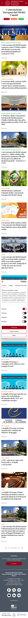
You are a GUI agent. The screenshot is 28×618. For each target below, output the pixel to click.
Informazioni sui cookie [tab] (20, 285)
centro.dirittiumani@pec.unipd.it (14, 584)
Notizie (14, 19)
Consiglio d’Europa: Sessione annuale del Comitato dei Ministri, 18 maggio (12, 430)
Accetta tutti (14, 327)
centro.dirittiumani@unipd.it (14, 583)
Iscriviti (14, 563)
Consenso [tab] (4, 285)
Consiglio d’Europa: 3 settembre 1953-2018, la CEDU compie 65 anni (13, 364)
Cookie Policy (14, 600)
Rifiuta (14, 335)
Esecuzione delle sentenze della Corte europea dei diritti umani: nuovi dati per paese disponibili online (14, 225)
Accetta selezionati (14, 331)
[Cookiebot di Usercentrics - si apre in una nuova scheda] (20, 282)
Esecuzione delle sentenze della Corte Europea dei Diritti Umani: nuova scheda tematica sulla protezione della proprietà (14, 84)
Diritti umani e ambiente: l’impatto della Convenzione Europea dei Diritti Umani (12, 192)
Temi (21, 19)
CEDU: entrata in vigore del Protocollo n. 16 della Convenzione (12, 462)
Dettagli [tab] (11, 285)
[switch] (24, 313)
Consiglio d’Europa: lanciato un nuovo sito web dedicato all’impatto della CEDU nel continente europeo (13, 397)
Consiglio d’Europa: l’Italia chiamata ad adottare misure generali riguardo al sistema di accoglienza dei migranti (13, 495)
